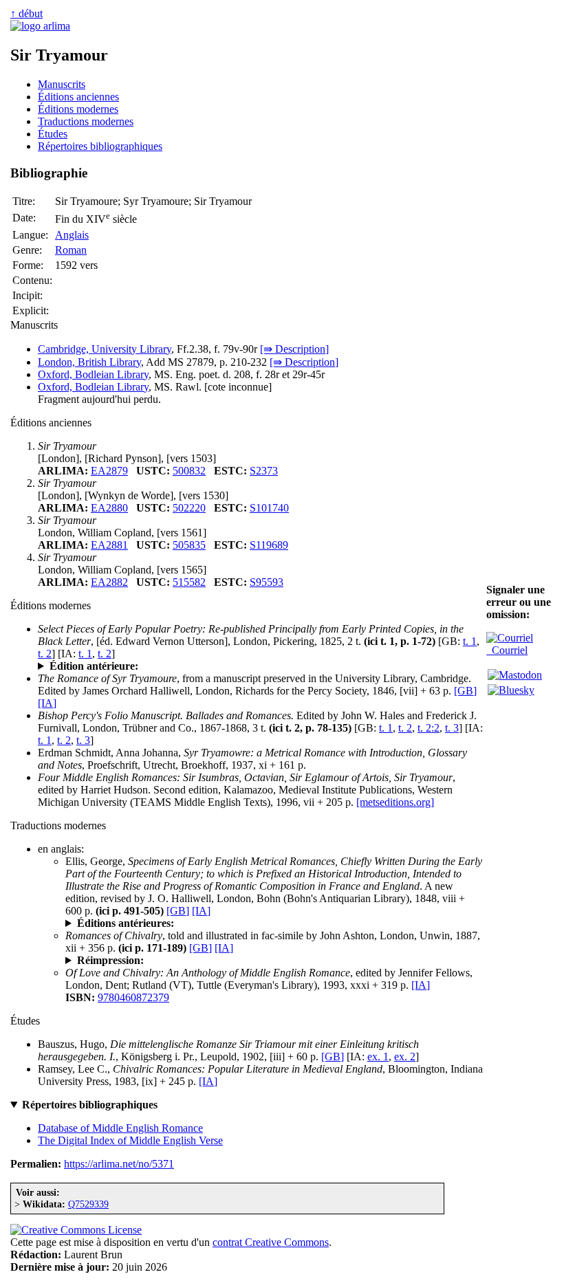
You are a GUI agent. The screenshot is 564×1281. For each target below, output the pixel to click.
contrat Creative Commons (271, 1242)
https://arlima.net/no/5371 (119, 1164)
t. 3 (452, 728)
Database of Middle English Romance (120, 1128)
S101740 (269, 508)
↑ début (26, 13)
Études (52, 134)
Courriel (507, 650)
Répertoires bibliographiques (100, 146)
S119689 (269, 545)
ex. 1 (378, 1056)
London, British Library (89, 362)
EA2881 (109, 545)
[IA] (47, 703)
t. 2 (45, 653)
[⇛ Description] (294, 349)
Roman (71, 250)
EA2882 (109, 582)
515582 (189, 582)
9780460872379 (133, 997)
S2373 (264, 471)
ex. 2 (404, 1056)
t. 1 (470, 641)
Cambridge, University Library (104, 349)
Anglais (72, 235)
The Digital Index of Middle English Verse (130, 1140)
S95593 (266, 582)
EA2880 (109, 508)
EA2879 (109, 471)
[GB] (465, 691)
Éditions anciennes (78, 96)
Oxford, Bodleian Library (93, 374)
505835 (189, 545)
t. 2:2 (428, 728)
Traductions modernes (85, 121)
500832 (189, 471)
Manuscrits (61, 84)
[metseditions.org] (395, 802)
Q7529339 (88, 1203)
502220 (189, 508)
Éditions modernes (78, 109)
